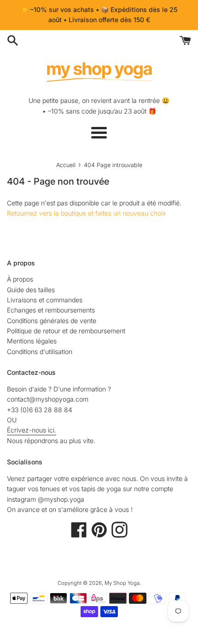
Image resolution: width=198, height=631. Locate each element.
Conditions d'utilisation (39, 351)
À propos (20, 279)
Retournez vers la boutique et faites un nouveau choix (86, 213)
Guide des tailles (31, 290)
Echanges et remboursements (51, 310)
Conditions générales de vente (51, 321)
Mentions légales (32, 341)
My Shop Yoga (122, 583)
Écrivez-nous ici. (31, 430)
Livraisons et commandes (44, 300)
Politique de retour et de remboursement (66, 331)
